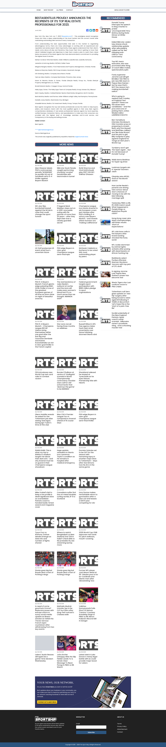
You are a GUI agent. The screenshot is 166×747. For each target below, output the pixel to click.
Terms (119, 724)
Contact (120, 732)
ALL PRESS (59, 10)
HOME (39, 10)
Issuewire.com (67, 36)
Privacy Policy (121, 726)
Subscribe (91, 732)
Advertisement (122, 729)
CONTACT (69, 10)
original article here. (81, 137)
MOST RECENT (48, 10)
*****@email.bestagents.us (44, 130)
